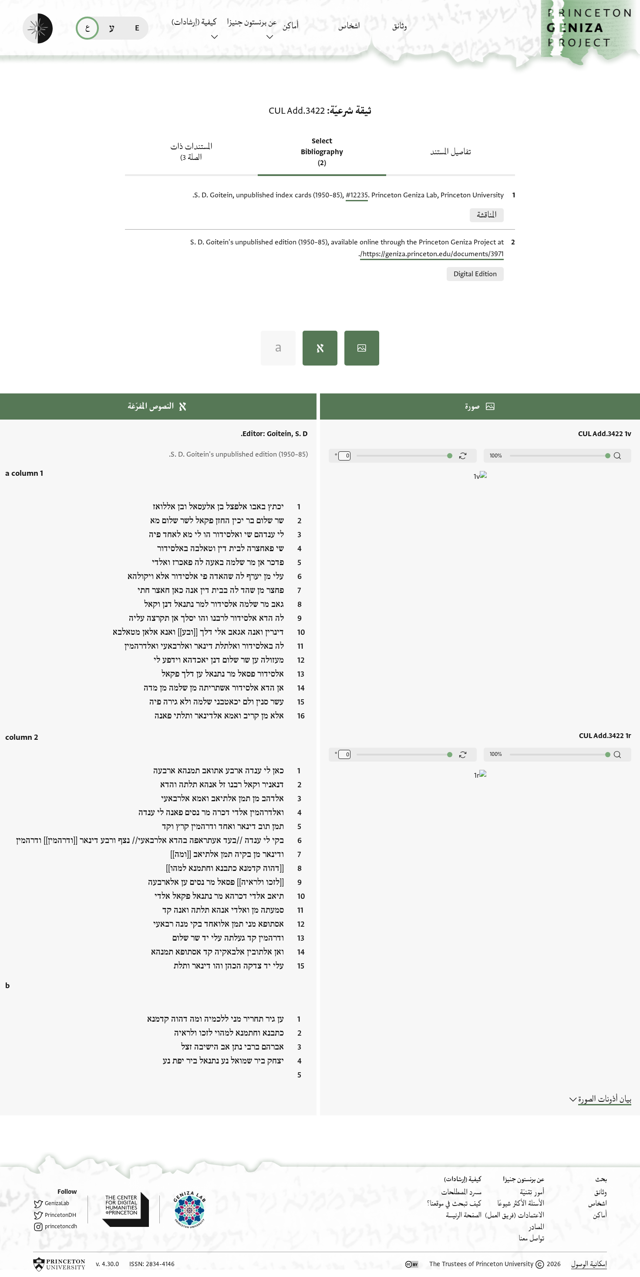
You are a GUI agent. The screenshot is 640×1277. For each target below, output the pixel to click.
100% (496, 455)
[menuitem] (417, 30)
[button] (590, 33)
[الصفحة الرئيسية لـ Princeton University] (59, 1264)
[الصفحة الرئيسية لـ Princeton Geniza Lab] (182, 1209)
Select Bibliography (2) (322, 152)
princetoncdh (61, 1226)
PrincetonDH (60, 1215)
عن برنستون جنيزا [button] (251, 22)
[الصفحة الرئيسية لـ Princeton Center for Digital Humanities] (118, 1209)
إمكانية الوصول (589, 1264)
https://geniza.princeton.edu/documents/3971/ (432, 254)
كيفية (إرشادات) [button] (194, 22)
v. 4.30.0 (107, 1264)
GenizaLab (57, 1203)
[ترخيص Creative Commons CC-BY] (412, 1264)
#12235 (357, 195)
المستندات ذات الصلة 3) (191, 152)
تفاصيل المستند (450, 152)
